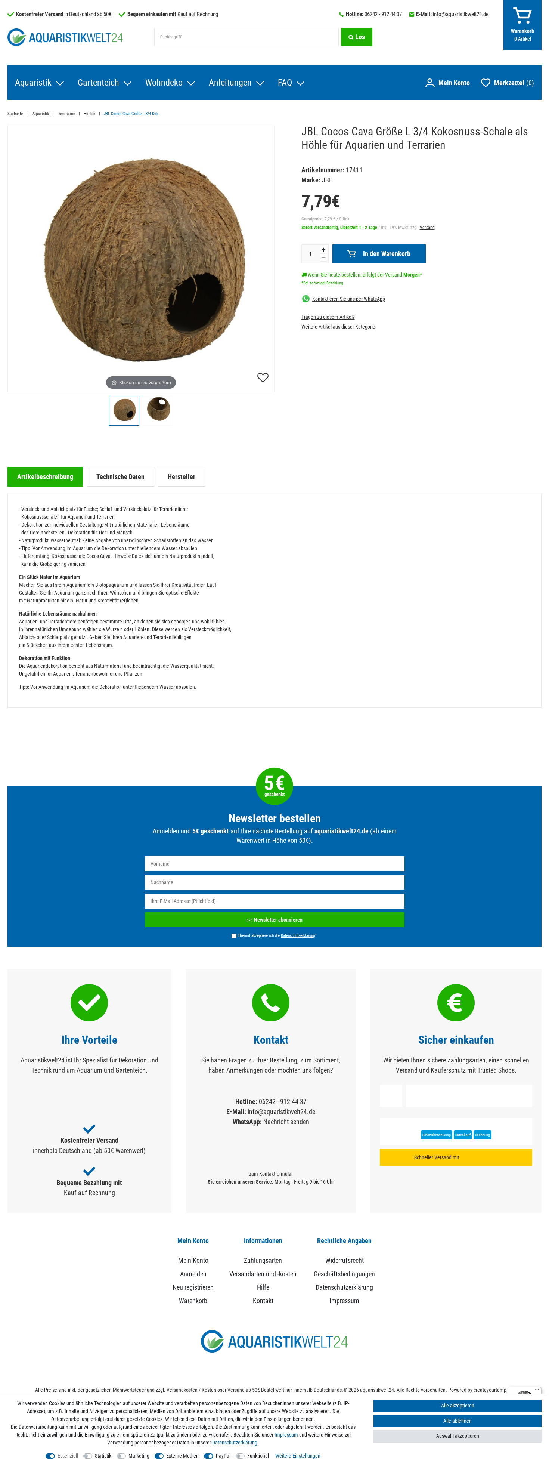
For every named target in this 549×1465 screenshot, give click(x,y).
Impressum (344, 1301)
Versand (427, 227)
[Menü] (537, 1391)
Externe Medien (182, 1456)
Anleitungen (230, 82)
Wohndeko (164, 82)
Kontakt (263, 1301)
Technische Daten (120, 477)
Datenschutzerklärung (344, 1287)
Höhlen (89, 113)
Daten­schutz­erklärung (234, 1443)
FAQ (285, 82)
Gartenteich (98, 82)
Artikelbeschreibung (45, 477)
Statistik (103, 1456)
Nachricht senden (286, 1122)
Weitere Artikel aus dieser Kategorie (338, 326)
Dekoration (66, 113)
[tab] (45, 477)
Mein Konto (193, 1260)
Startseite (15, 113)
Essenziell (68, 1456)
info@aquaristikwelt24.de (460, 14)
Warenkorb (193, 1301)
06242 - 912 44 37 (383, 14)
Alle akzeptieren (457, 1406)
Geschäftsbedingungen (344, 1274)
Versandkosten (182, 1390)
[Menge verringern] (323, 257)
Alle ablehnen (457, 1421)
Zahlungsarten (263, 1260)
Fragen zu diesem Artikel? (328, 317)
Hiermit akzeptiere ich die (277, 935)
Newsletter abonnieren (278, 920)
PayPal (223, 1456)
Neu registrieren (193, 1287)
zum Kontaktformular (271, 1174)
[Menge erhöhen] (323, 249)
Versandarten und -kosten (263, 1274)
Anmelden (193, 1274)
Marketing (138, 1456)
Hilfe (263, 1287)
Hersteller (181, 477)
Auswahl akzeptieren (457, 1436)
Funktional (258, 1456)
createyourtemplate (494, 1390)
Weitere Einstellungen (297, 1456)
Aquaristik (33, 82)
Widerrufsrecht (344, 1260)
